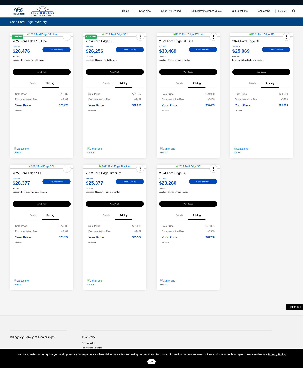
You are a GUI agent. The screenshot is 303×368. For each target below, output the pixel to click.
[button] (213, 37)
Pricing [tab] (50, 83)
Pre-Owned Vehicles (92, 347)
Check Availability (56, 49)
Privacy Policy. (277, 354)
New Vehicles (88, 343)
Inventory (88, 337)
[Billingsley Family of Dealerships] (37, 10)
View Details (41, 72)
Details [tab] (33, 83)
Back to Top (294, 307)
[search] (293, 11)
